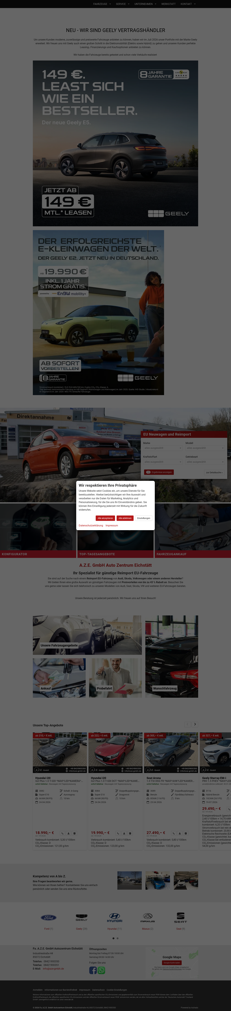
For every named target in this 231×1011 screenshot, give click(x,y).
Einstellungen (143, 518)
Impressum (112, 525)
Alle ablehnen (125, 518)
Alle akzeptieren (105, 518)
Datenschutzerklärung (91, 525)
